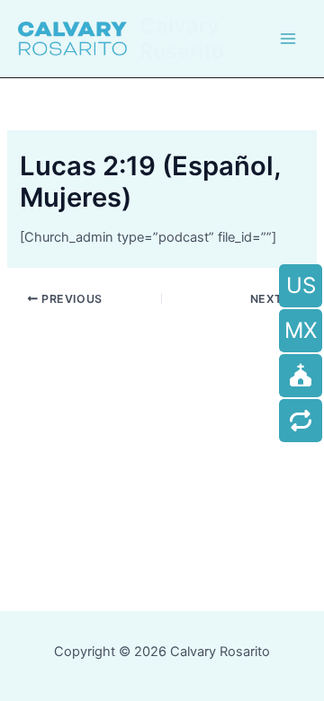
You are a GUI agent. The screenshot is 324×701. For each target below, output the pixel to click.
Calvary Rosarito (182, 38)
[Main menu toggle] (288, 39)
